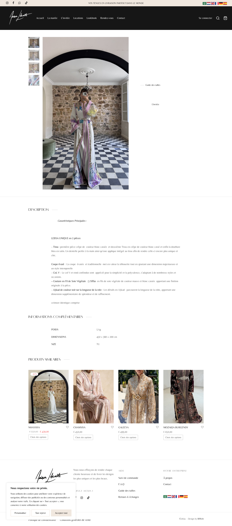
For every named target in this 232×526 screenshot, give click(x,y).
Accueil (40, 18)
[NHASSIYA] (48, 396)
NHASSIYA (34, 427)
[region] (41, 501)
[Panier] (225, 18)
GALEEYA (123, 427)
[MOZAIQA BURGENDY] (183, 396)
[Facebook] (13, 3)
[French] (217, 3)
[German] (221, 3)
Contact (121, 18)
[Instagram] (7, 3)
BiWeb (201, 519)
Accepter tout (61, 513)
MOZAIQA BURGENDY (175, 427)
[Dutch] (209, 3)
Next (125, 113)
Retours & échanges (128, 496)
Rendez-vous (106, 18)
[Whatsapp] (19, 3)
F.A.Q (121, 484)
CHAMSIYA (79, 427)
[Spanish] (225, 3)
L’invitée (65, 18)
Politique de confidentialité (42, 519)
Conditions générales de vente (75, 519)
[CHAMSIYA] (93, 396)
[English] (213, 3)
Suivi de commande (128, 477)
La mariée (52, 18)
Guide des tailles (153, 85)
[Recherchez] (218, 18)
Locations (78, 18)
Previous (46, 113)
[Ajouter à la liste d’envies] (67, 427)
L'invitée (153, 43)
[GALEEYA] (138, 396)
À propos (167, 477)
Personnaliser (20, 513)
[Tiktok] (26, 3)
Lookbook (92, 18)
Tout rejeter (40, 513)
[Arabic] (205, 3)
